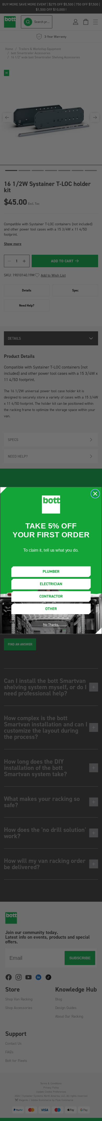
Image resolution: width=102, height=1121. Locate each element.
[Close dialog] (95, 494)
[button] (50, 571)
